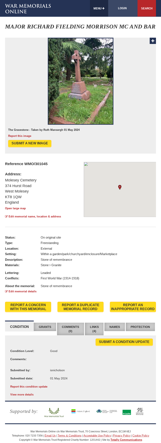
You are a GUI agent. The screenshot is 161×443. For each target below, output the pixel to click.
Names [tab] (114, 327)
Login (122, 8)
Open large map (15, 208)
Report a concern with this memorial (28, 307)
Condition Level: (22, 351)
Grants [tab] (45, 327)
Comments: (18, 359)
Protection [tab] (140, 327)
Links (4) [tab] (94, 329)
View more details (22, 394)
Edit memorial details (22, 291)
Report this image (19, 135)
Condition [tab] (19, 327)
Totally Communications (126, 439)
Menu (97, 8)
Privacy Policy (122, 435)
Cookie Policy (140, 435)
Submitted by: (20, 370)
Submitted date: (21, 378)
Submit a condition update (124, 342)
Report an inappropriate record (133, 307)
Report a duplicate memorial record (80, 307)
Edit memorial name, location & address (34, 216)
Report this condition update (28, 386)
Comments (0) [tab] (70, 329)
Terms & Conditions (70, 435)
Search (146, 8)
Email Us (50, 435)
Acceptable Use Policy (97, 435)
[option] (80, 88)
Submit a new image (30, 143)
